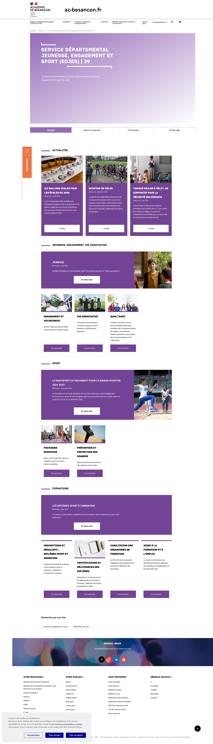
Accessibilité (180, 22)
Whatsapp (154, 694)
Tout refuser (54, 735)
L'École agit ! (144, 22)
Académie (66, 22)
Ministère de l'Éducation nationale (36, 682)
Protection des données (146, 737)
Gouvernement (71, 686)
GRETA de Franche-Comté (118, 705)
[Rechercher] (172, 22)
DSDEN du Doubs (114, 690)
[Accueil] (42, 9)
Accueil (32, 31)
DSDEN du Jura (114, 694)
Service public (71, 690)
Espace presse (113, 686)
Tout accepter (76, 735)
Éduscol (26, 697)
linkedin (116, 659)
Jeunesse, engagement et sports (55, 626)
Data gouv (70, 701)
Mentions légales (106, 737)
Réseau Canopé (29, 708)
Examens (104, 22)
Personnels (133, 130)
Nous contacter (114, 713)
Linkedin (154, 690)
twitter (101, 659)
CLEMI (25, 712)
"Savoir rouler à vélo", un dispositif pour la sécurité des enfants (150, 193)
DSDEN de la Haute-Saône (118, 698)
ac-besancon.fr (83, 10)
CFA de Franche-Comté (117, 709)
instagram (109, 659)
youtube (124, 659)
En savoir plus (87, 279)
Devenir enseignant (30, 693)
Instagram (155, 686)
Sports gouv (70, 709)
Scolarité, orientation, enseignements (83, 22)
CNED (25, 704)
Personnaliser (33, 735)
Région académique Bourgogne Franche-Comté (42, 22)
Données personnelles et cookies (68, 724)
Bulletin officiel (71, 698)
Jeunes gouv (71, 705)
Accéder (62, 228)
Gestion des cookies (163, 737)
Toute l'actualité (114, 682)
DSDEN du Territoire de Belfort (119, 701)
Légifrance (70, 694)
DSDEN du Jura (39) (81, 626)
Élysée (68, 682)
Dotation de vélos (101, 188)
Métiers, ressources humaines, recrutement (123, 22)
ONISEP (26, 700)
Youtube (154, 698)
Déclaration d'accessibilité (180, 737)
